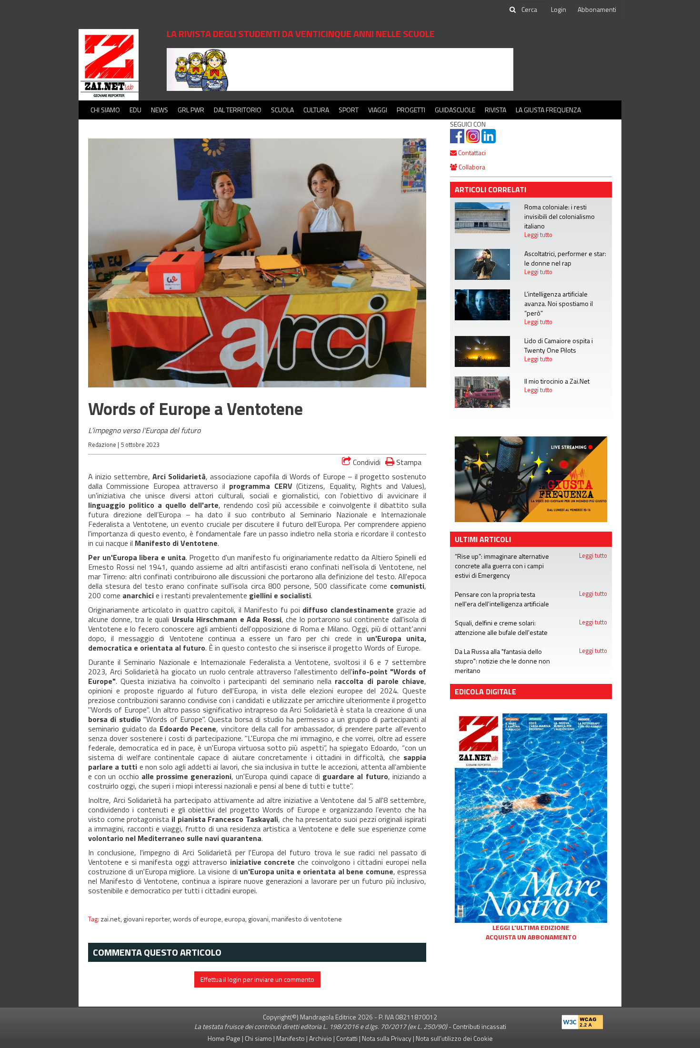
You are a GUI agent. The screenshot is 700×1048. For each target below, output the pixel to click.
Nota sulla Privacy (386, 1038)
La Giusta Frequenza (548, 110)
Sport (349, 110)
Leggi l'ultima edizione (531, 927)
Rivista (495, 110)
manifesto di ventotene (306, 919)
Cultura (316, 110)
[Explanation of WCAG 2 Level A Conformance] (582, 1020)
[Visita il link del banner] (340, 69)
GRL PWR (191, 110)
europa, (236, 919)
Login (558, 9)
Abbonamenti (597, 9)
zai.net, (111, 919)
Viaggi (377, 110)
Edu (135, 110)
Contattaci (471, 153)
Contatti (347, 1038)
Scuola (282, 110)
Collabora (471, 167)
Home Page (224, 1038)
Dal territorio (237, 110)
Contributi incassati (479, 1026)
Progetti (411, 110)
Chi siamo (105, 110)
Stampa (407, 462)
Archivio (320, 1038)
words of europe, (198, 919)
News (159, 110)
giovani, (259, 919)
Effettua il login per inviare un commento (257, 979)
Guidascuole (455, 110)
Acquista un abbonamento (531, 937)
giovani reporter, (148, 919)
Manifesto (290, 1038)
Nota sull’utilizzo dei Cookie (454, 1038)
